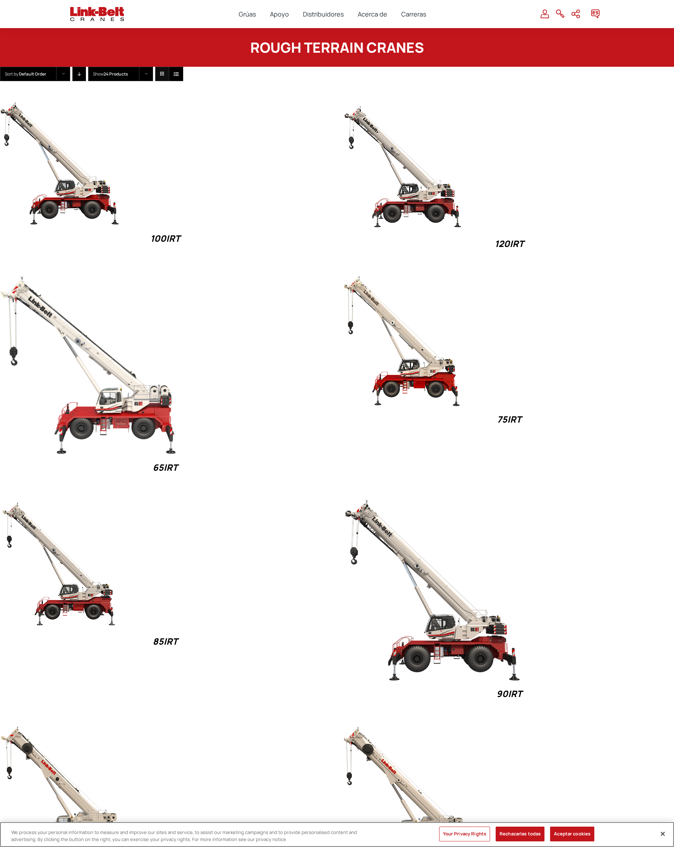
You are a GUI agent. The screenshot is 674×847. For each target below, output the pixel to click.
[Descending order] (79, 74)
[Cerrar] (662, 833)
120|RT (509, 243)
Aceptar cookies (572, 833)
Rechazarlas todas (520, 833)
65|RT (165, 467)
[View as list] (176, 74)
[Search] (560, 14)
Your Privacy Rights (464, 833)
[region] (337, 834)
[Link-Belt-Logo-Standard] (97, 10)
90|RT (509, 694)
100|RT (165, 238)
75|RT (509, 419)
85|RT (165, 641)
